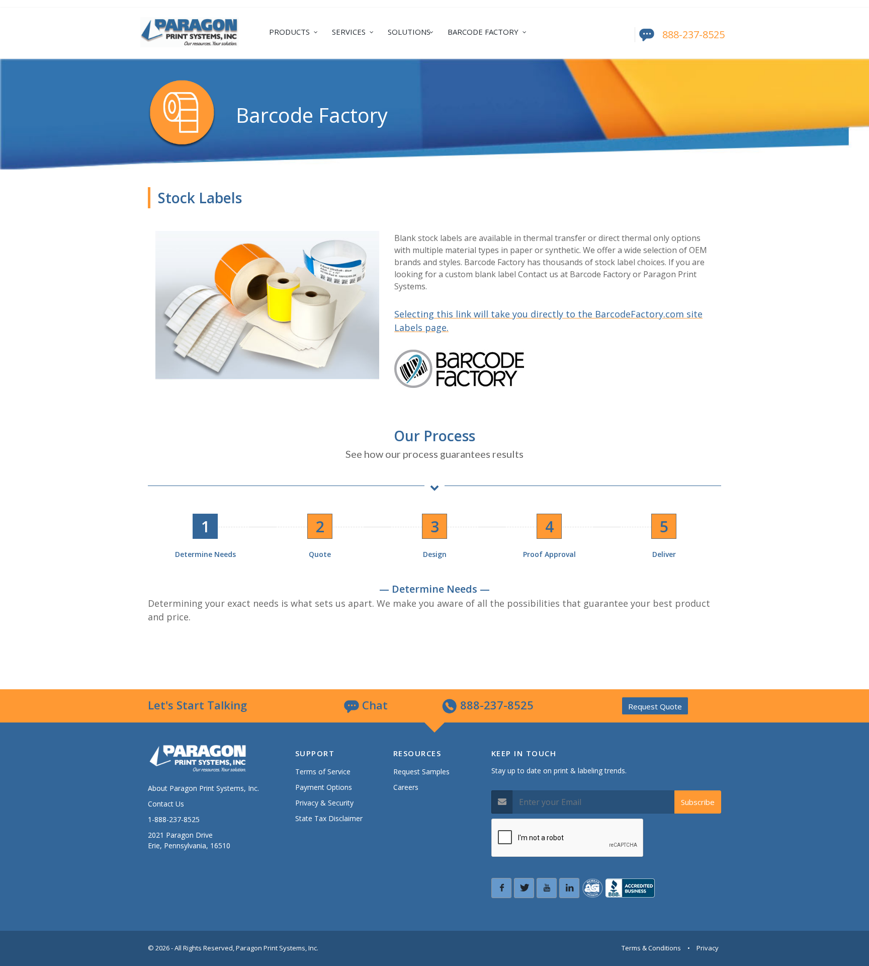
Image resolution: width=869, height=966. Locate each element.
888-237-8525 (693, 34)
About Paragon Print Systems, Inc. (203, 788)
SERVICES (349, 32)
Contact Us (166, 804)
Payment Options (323, 787)
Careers (405, 787)
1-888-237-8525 (174, 819)
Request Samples (421, 771)
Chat (373, 704)
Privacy (708, 947)
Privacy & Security (324, 803)
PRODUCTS (289, 32)
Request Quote (655, 706)
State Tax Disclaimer (329, 818)
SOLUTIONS (409, 32)
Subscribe (698, 802)
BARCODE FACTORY (483, 32)
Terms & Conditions (651, 947)
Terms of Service (323, 771)
